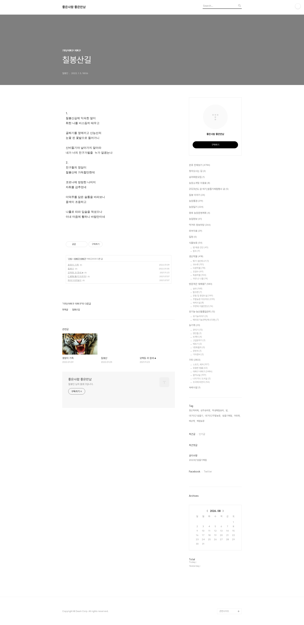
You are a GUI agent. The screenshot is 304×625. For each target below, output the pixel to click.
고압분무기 (199, 340)
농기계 (194, 325)
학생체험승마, (218, 410)
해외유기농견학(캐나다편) (206, 319)
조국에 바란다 (201, 382)
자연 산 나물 (200, 278)
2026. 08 (215, 511)
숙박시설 (198, 302)
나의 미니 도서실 (202, 378)
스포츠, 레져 (201, 364)
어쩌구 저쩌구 (80, 258)
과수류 (198, 264)
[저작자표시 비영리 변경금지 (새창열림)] (107, 244)
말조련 (197, 292)
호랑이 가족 (73, 264)
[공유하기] (79, 244)
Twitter (208, 471)
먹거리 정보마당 (200, 224)
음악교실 (199, 375)
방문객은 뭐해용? (200, 284)
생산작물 (196, 256)
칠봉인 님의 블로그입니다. (80, 384)
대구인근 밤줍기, (196, 415)
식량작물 (199, 268)
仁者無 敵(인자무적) (77, 276)
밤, (227, 410)
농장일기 (196, 207)
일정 (193, 236)
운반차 (197, 351)
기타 (70, 258)
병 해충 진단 (200, 247)
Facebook (194, 471)
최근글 (192, 434)
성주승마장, (206, 410)
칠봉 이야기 (197, 195)
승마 (197, 288)
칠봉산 (71, 268)
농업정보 (195, 218)
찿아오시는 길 (197, 171)
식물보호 (195, 242)
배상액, (192, 421)
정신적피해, (194, 410)
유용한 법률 (200, 368)
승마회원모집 (197, 177)
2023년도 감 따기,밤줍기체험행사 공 (209, 189)
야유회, (237, 415)
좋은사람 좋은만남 (74, 7)
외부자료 (195, 230)
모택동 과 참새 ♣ (75, 272)
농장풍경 (196, 201)
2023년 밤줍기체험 (198, 460)
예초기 (197, 344)
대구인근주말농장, (213, 415)
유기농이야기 (200, 316)
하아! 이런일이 (74, 280)
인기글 (202, 434)
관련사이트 (224, 611)
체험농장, (201, 421)
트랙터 (197, 337)
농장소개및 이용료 (199, 183)
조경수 (198, 271)
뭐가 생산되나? (201, 261)
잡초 (196, 251)
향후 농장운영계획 (199, 213)
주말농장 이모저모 (204, 299)
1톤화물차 (199, 347)
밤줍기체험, (227, 415)
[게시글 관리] (83, 244)
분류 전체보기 (199, 165)
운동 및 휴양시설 (203, 295)
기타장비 (198, 354)
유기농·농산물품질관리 (202, 311)
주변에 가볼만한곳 (203, 306)
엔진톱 (197, 333)
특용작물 (199, 275)
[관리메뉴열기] (297, 6)
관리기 (198, 330)
